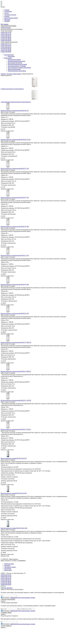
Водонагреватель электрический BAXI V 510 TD (16, 400)
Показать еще (5, 556)
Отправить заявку (6, 612)
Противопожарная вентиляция (17, 64)
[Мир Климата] (6, 27)
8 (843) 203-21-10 (6, 43)
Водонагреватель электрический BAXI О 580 (15, 284)
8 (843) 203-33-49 (6, 32)
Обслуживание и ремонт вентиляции (19, 67)
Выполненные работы (11, 18)
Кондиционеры (9, 54)
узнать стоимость (6, 625)
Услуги (6, 13)
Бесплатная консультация (8, 26)
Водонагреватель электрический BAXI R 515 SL (16, 139)
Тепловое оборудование (14, 74)
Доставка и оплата (10, 567)
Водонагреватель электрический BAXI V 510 (15, 255)
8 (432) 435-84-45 (6, 35)
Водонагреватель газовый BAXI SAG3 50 (13, 458)
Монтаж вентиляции (14, 69)
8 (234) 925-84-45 (6, 37)
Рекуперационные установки (17, 66)
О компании (8, 11)
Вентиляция (8, 58)
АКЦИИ (7, 21)
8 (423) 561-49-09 (6, 39)
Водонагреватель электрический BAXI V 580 (15, 226)
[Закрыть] (1, 5)
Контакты (7, 19)
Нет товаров (4, 24)
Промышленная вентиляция (16, 61)
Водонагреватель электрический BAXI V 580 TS (16, 371)
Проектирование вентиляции (17, 71)
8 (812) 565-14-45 (6, 34)
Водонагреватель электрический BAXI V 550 (15, 197)
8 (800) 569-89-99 (6, 40)
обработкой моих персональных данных (23, 597)
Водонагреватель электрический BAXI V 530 (15, 168)
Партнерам (7, 568)
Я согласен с (19, 597)
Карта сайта (8, 570)
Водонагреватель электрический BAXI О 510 (15, 313)
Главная (6, 10)
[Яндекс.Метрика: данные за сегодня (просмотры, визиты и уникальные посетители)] (6, 588)
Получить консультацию (8, 599)
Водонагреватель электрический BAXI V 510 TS (16, 429)
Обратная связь (9, 564)
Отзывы (6, 16)
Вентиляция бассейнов (15, 62)
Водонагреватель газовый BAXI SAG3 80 (13, 493)
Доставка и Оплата (10, 14)
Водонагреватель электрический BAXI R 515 (15, 110)
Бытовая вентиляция (14, 59)
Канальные (11, 56)
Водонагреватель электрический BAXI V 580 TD (16, 342)
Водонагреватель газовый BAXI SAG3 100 (14, 528)
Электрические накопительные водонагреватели (16, 102)
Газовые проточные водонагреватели (12, 89)
